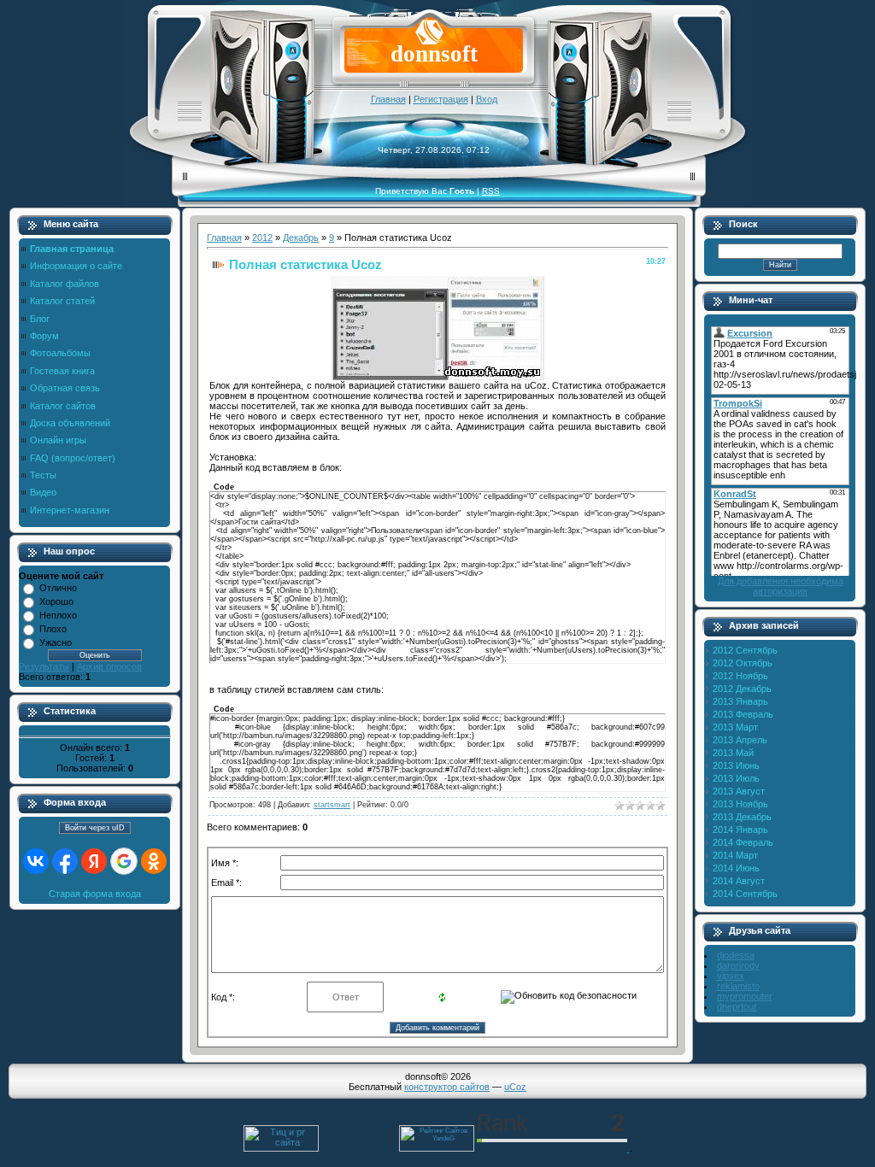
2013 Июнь (736, 765)
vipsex (730, 976)
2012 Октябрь (742, 663)
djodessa (736, 955)
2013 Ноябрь (740, 804)
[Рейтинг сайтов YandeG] (436, 1149)
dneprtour (737, 1006)
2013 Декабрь (742, 817)
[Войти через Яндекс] (94, 861)
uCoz (515, 1087)
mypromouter (744, 996)
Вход (486, 99)
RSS (491, 191)
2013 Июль (736, 778)
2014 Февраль (743, 842)
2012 (262, 237)
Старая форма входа (95, 893)
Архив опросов (109, 666)
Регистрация (441, 99)
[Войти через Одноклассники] (154, 861)
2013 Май (733, 753)
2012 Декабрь (742, 688)
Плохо (53, 629)
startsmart (332, 804)
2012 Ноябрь (740, 676)
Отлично (58, 588)
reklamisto (738, 986)
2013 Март (735, 727)
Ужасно (55, 642)
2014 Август (739, 881)
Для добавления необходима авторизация (780, 586)
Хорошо (56, 601)
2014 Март (735, 855)
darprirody (738, 965)
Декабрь (301, 237)
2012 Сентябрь (745, 650)
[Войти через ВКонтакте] (36, 861)
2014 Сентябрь (745, 893)
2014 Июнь (736, 868)
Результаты (44, 666)
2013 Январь (740, 701)
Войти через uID (95, 828)
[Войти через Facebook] (65, 861)
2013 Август (739, 791)
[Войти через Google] (124, 861)
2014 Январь (740, 829)
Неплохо (58, 615)
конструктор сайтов (447, 1087)
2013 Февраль (743, 714)
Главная (388, 99)
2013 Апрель (740, 740)
